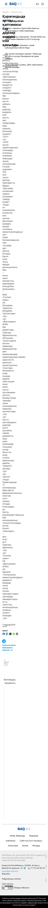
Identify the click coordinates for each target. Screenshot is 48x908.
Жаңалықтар (16, 12)
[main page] (21, 4)
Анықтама (13, 845)
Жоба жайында (17, 835)
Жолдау (36, 845)
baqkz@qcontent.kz (10, 871)
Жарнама (33, 835)
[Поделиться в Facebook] (3, 634)
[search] (42, 4)
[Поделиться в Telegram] (7, 634)
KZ (37, 4)
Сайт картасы (7, 884)
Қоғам (25, 845)
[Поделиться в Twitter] (10, 634)
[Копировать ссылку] (17, 634)
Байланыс (11, 840)
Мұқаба (5, 12)
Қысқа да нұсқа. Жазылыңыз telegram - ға (9, 647)
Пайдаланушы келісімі (11, 879)
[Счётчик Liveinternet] (7, 887)
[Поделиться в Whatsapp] (13, 634)
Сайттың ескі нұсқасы (31, 840)
